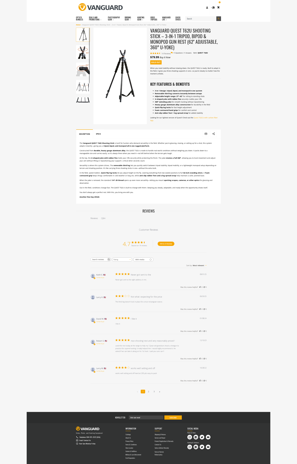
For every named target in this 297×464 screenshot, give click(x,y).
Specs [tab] (98, 134)
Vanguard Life (166, 18)
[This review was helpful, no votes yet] (200, 287)
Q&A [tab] (103, 218)
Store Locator (129, 448)
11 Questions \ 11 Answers (182, 53)
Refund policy (158, 454)
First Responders (130, 458)
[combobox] (122, 260)
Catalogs (128, 434)
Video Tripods (153, 18)
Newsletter (120, 417)
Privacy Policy (129, 441)
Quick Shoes (178, 18)
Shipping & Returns (160, 434)
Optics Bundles (79, 18)
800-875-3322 (91, 437)
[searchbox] (99, 259)
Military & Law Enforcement (133, 454)
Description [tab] (84, 134)
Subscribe (173, 417)
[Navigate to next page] (159, 391)
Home (78, 25)
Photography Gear (114, 18)
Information (131, 428)
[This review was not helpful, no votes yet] (204, 287)
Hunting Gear (140, 18)
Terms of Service (159, 452)
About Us (128, 438)
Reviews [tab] (94, 218)
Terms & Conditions (131, 444)
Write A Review (166, 244)
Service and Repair (160, 438)
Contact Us (87, 440)
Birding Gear (128, 18)
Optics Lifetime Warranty (162, 448)
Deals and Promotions (94, 18)
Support (158, 428)
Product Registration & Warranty (164, 441)
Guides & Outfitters (131, 451)
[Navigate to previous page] (137, 391)
